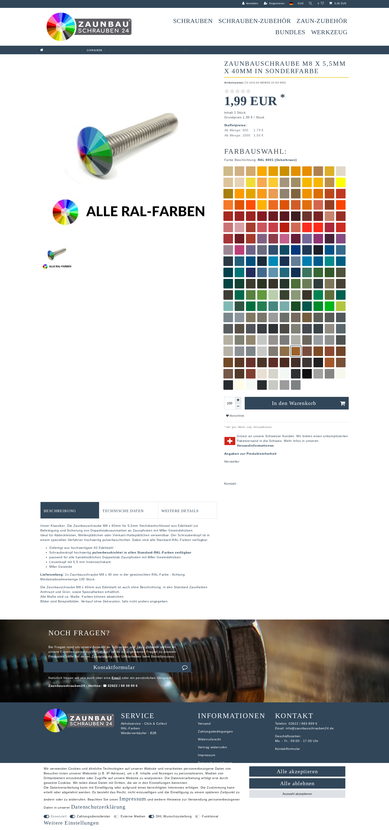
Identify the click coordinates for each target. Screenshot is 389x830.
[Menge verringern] (238, 406)
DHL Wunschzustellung (174, 816)
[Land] (291, 3)
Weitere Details (180, 510)
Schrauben (193, 20)
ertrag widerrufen (213, 747)
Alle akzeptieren (297, 771)
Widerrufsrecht (209, 739)
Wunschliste (236, 415)
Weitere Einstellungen (71, 823)
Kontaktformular (114, 667)
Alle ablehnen (297, 783)
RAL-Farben (130, 728)
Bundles (290, 32)
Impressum (206, 755)
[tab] (69, 510)
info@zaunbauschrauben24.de (310, 728)
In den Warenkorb (294, 403)
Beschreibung (60, 510)
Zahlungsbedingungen (215, 731)
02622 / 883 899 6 (303, 723)
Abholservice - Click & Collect (144, 723)
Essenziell (59, 816)
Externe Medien (133, 816)
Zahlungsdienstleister (94, 816)
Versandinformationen (255, 445)
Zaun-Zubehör (321, 20)
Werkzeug (329, 32)
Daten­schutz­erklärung (98, 807)
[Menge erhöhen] (238, 400)
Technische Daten (123, 510)
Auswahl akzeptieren (297, 794)
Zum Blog (40, 2)
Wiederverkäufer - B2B (139, 733)
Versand (204, 723)
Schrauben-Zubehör (254, 20)
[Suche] (310, 3)
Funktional (210, 816)
